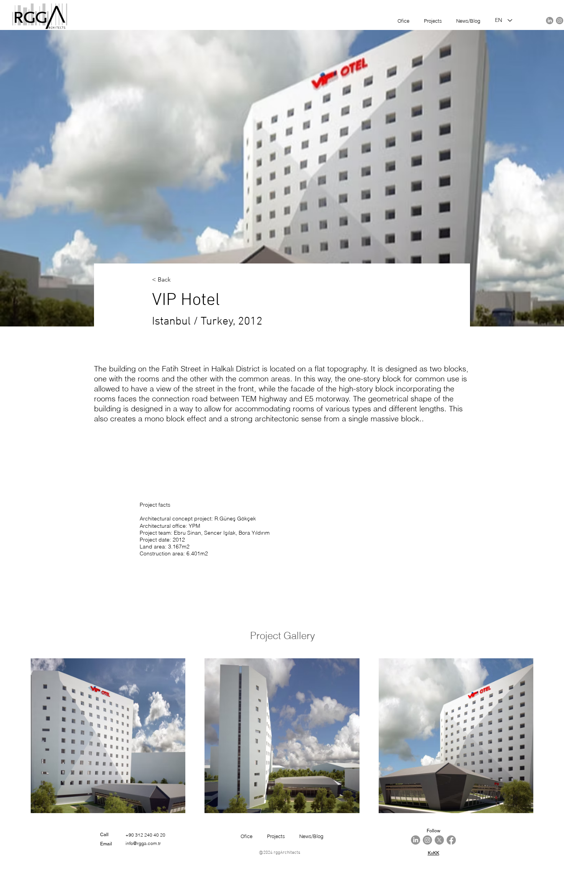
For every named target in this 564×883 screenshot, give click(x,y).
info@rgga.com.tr (143, 843)
